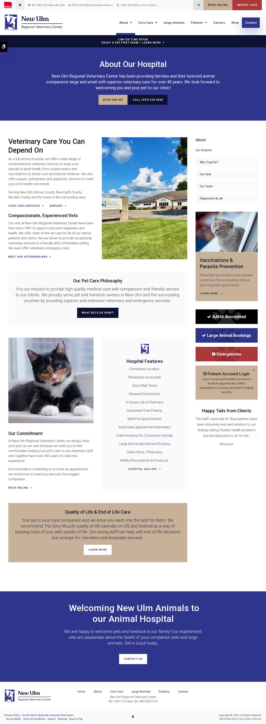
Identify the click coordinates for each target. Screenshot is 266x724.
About (123, 23)
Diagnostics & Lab (211, 198)
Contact (251, 23)
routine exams (60, 169)
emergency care (57, 248)
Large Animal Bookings (229, 335)
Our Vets (205, 174)
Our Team (206, 186)
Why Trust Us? (209, 162)
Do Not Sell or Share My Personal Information (47, 715)
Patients (197, 23)
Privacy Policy (12, 715)
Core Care (145, 23)
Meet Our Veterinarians (27, 256)
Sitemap (62, 719)
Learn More (97, 549)
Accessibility (13, 719)
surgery (21, 179)
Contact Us (133, 658)
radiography (37, 179)
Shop (235, 23)
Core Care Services (24, 205)
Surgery (56, 205)
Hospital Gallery (142, 469)
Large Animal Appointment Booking (144, 444)
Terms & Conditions (34, 719)
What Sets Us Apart (98, 312)
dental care (40, 174)
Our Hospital (204, 150)
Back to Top (76, 719)
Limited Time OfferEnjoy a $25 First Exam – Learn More (131, 41)
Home (81, 691)
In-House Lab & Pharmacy (145, 402)
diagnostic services (67, 179)
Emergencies (229, 354)
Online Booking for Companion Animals (144, 435)
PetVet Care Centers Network (246, 719)
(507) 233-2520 (139, 5)
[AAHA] (10, 5)
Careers (219, 23)
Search (52, 719)
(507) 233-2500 (80, 5)
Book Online (218, 5)
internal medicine (67, 174)
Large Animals (174, 23)
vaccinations (17, 174)
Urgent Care (247, 5)
